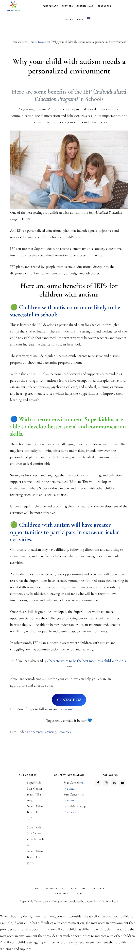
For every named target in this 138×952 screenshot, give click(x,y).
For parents (34, 732)
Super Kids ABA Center (22, 6)
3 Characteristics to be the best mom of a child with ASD (85, 661)
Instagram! (65, 709)
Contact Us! (72, 812)
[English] (89, 19)
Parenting (50, 732)
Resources (64, 732)
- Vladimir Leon (108, 901)
